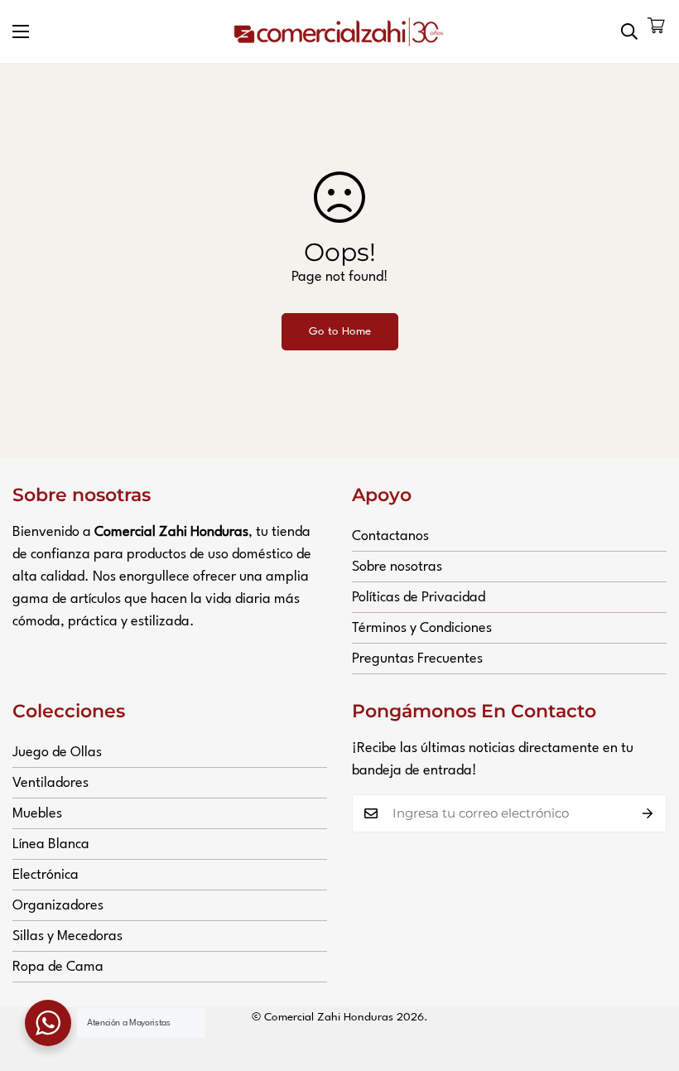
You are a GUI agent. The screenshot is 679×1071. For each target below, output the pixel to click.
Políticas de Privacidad (418, 598)
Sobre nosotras (397, 567)
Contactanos (390, 536)
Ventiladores (50, 783)
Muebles (37, 814)
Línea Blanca (50, 844)
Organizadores (58, 906)
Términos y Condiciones (422, 628)
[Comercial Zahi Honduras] (339, 31)
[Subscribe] (648, 813)
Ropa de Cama (58, 967)
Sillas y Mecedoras (67, 936)
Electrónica (45, 875)
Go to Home (340, 331)
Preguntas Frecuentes (417, 659)
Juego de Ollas (57, 752)
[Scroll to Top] (647, 981)
